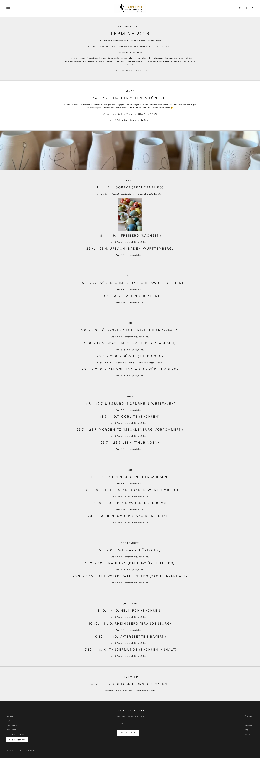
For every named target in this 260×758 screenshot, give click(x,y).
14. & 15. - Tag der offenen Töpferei (130, 98)
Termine (248, 721)
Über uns (248, 716)
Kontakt (248, 734)
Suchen (9, 716)
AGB (8, 721)
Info (246, 730)
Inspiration (249, 725)
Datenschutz (11, 725)
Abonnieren (128, 732)
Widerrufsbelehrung (15, 734)
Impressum (11, 730)
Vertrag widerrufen (17, 740)
